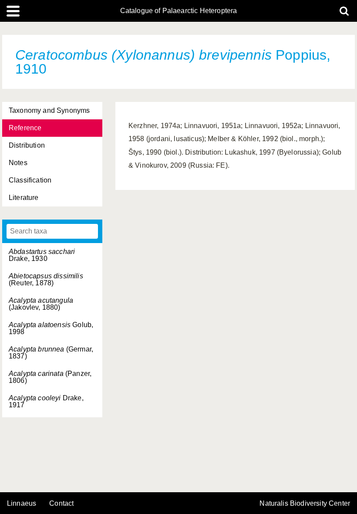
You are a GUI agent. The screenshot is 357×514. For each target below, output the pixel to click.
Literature (24, 197)
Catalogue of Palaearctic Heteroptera (178, 10)
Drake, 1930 (42, 255)
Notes (18, 162)
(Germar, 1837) (51, 352)
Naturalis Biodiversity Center (304, 503)
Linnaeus (21, 503)
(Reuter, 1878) (46, 279)
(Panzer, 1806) (50, 377)
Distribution (27, 145)
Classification (30, 180)
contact (61, 503)
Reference (25, 128)
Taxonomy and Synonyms (49, 110)
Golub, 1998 (51, 328)
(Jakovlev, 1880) (41, 304)
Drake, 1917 (46, 401)
